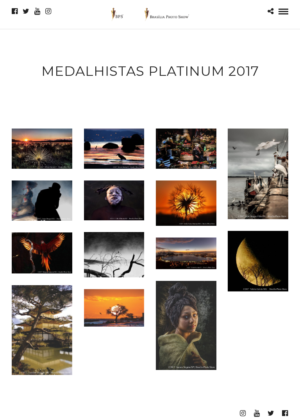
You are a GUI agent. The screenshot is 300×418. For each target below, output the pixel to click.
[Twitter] (26, 11)
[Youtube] (37, 11)
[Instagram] (48, 11)
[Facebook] (15, 11)
